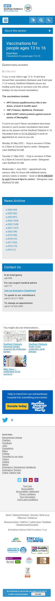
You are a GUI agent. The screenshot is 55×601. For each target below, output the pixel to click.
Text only (27, 486)
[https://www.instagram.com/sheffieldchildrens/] (36, 480)
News (15, 53)
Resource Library (11, 522)
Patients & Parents (21, 515)
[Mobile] (49, 20)
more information (21, 594)
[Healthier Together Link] (16, 539)
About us (22, 518)
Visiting (5, 462)
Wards (5, 464)
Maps (5, 451)
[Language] (33, 20)
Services (34, 515)
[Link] (29, 560)
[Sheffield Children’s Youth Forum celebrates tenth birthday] (40, 336)
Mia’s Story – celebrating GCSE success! (11, 372)
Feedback (7, 443)
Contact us (32, 518)
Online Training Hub (11, 472)
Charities (6, 440)
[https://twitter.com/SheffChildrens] (19, 480)
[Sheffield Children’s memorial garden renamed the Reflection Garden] (14, 336)
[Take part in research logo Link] (17, 550)
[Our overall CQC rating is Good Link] (13, 560)
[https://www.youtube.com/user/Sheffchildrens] (31, 480)
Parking (5, 454)
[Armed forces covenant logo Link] (27, 572)
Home (9, 53)
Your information (27, 497)
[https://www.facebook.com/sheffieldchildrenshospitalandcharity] (25, 480)
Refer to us (44, 515)
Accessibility (27, 489)
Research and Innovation (27, 525)
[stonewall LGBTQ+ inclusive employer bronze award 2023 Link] (43, 560)
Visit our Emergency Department (20, 290)
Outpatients (7, 448)
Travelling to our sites (12, 456)
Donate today (17, 406)
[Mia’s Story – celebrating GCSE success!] (14, 361)
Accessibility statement (27, 491)
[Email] (41, 20)
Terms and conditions (27, 499)
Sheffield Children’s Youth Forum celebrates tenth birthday (38, 348)
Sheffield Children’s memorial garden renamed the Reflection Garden (14, 348)
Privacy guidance (27, 494)
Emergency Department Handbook (19, 467)
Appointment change (12, 437)
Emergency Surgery (11, 470)
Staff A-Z (24, 522)
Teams (5, 459)
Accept (38, 594)
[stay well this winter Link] (35, 539)
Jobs (4, 446)
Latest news (35, 522)
